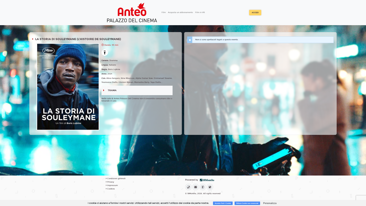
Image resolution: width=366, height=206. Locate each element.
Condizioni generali (116, 178)
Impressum (112, 185)
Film (164, 12)
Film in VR (200, 12)
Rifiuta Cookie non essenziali (247, 203)
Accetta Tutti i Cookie (223, 203)
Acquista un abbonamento (180, 12)
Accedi (255, 13)
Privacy (110, 182)
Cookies (111, 189)
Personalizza (270, 203)
